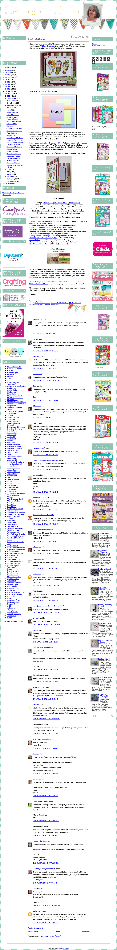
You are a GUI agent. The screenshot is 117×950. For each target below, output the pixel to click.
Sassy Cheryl (13, 551)
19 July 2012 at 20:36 (46, 553)
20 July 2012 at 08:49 (46, 625)
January (11, 181)
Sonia (35, 630)
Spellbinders (12, 573)
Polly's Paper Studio (16, 534)
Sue (34, 386)
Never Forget (12, 112)
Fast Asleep (12, 133)
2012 (8, 96)
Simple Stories (13, 563)
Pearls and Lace (14, 154)
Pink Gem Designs (15, 528)
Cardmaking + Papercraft (13, 383)
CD (8, 380)
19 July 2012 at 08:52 (46, 380)
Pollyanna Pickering (15, 536)
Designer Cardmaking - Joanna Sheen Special (13, 422)
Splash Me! (12, 124)
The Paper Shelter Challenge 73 (43, 229)
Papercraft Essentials (11, 521)
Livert (35, 888)
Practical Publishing (15, 538)
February (11, 179)
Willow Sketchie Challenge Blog (70, 269)
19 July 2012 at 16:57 (45, 509)
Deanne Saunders (41, 529)
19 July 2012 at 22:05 (46, 585)
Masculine (11, 491)
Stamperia (11, 581)
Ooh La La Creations (16, 514)
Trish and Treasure (41, 739)
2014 (8, 91)
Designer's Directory (16, 427)
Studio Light (12, 584)
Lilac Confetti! (13, 115)
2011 (7, 183)
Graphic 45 (12, 460)
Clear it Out (34, 240)
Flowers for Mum (14, 140)
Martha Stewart (75, 303)
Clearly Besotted (14, 396)
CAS (9, 378)
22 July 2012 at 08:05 (46, 719)
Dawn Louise (38, 675)
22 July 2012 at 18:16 (45, 796)
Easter (10, 441)
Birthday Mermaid (103, 695)
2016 (8, 87)
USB (9, 606)
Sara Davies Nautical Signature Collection (16, 548)
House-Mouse (13, 468)
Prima (9, 540)
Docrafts (11, 437)
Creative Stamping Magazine (15, 412)
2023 (8, 70)
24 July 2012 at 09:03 (46, 905)
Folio (9, 454)
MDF (9, 481)
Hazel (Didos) (39, 448)
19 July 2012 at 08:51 (45, 368)
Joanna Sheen (13, 472)
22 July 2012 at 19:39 (46, 821)
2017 (8, 84)
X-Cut (9, 618)
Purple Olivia (12, 135)
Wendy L (37, 547)
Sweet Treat (12, 149)
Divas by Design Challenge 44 (42, 227)
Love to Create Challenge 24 (42, 221)
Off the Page (12, 511)
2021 (8, 75)
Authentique (12, 372)
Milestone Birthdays (16, 493)
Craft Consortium (15, 398)
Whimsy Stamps (14, 614)
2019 (8, 79)
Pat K (35, 591)
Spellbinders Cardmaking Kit (14, 576)
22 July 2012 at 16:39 (46, 773)
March (10, 176)
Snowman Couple (14, 131)
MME (9, 483)
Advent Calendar (14, 369)
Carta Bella (12, 390)
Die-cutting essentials (12, 434)
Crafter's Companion (16, 402)
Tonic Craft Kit (13, 600)
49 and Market (14, 367)
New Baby (11, 505)
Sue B (36, 423)
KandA (36, 559)
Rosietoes (37, 374)
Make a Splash (104, 569)
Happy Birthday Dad (105, 605)
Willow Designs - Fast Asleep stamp (59, 143)
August (10, 108)
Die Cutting (12, 431)
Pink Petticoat (13, 530)
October (11, 103)
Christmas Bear (105, 677)
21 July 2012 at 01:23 (45, 682)
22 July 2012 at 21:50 (46, 863)
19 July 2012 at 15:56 (45, 469)
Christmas (11, 392)
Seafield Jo (38, 319)
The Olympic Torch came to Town (15, 143)
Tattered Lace (13, 588)
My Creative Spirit (15, 499)
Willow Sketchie (47, 46)
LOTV (9, 477)
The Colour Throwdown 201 (41, 244)
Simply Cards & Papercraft (14, 566)
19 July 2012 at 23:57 (45, 600)
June (9, 169)
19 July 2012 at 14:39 (45, 455)
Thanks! (10, 126)
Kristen (36, 754)
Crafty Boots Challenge (39, 236)
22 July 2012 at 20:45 (46, 835)
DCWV (10, 415)
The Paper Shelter (15, 594)
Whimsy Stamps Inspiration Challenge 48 (47, 231)
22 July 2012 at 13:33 (45, 748)
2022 (8, 72)
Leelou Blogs (64, 948)
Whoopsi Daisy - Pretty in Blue (14, 157)
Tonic (9, 598)
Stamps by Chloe (14, 583)
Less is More (13, 479)
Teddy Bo (11, 590)
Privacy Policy (98, 45)
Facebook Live (13, 444)
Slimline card (13, 571)
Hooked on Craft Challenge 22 (43, 238)
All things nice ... (105, 623)
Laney (35, 779)
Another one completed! (12, 118)
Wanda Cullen (39, 687)
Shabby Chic (12, 555)
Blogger (19, 621)
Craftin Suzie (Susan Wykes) (45, 460)
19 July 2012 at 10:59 (45, 400)
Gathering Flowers (102, 551)
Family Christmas (14, 448)
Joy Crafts (12, 474)
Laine (35, 475)
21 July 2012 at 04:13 (45, 699)
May (9, 172)
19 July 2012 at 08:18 (45, 351)
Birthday (10, 374)
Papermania (12, 524)
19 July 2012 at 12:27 (45, 418)
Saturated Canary (15, 553)
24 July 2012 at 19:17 (45, 923)
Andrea (36, 356)
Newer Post (33, 931)
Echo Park (11, 442)
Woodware (11, 616)
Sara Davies (12, 546)
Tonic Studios (13, 602)
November (11, 101)
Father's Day (12, 450)
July (9, 110)
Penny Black (12, 526)
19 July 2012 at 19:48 (45, 541)
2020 (8, 77)
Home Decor (12, 466)
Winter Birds (103, 533)
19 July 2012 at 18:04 (45, 524)
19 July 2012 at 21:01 (45, 568)
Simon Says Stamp (15, 561)
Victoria (36, 618)
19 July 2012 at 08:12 (45, 334)
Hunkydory (12, 470)
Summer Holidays (14, 147)
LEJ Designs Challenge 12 (41, 233)
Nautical (10, 503)
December (12, 98)
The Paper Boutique (15, 592)
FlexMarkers (63, 303)
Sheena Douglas (14, 559)
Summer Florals (13, 163)
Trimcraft (11, 604)
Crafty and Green (41, 801)
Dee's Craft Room (41, 647)
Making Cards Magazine (13, 488)
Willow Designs (44, 304)
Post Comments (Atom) (50, 936)
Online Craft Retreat (16, 513)
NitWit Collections (15, 509)
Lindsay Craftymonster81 (44, 869)
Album (10, 370)
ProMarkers (33, 304)
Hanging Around (14, 121)
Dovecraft (11, 439)
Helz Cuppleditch (14, 464)
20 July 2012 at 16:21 (45, 642)
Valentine (11, 608)
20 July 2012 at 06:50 (46, 612)
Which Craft (12, 612)
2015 (8, 89)
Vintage (10, 610)
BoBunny (11, 376)
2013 (8, 94)
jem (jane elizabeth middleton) (46, 606)
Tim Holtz (11, 596)
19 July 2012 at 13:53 (45, 442)
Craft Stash (12, 400)
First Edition (12, 452)
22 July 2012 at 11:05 (45, 734)
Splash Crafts (13, 579)
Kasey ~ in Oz (39, 841)
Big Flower (102, 588)
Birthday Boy (104, 659)
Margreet (37, 406)
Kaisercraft (12, 476)
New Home (11, 507)
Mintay (10, 497)
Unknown (37, 574)
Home (58, 931)
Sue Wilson (12, 586)
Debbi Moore (13, 417)
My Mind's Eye (14, 501)
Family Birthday (14, 446)
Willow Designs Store (50, 275)
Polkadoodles (13, 532)
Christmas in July (14, 128)
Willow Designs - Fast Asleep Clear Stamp (61, 203)
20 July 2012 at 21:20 (46, 669)
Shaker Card (12, 557)
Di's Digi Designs (14, 429)
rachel (35, 339)
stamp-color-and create (43, 515)
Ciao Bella (11, 394)
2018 (8, 82)
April (9, 174)
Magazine (11, 485)
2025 (8, 68)
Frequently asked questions (14, 457)
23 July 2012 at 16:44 (45, 883)
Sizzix (9, 569)
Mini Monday (13, 495)
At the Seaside (13, 160)
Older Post (84, 931)
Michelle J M (38, 497)
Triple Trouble (12, 151)
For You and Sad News (105, 641)
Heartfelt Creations (15, 462)
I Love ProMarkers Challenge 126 (44, 225)
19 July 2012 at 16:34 (45, 492)
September (12, 105)
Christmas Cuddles (15, 138)
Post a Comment (35, 928)
